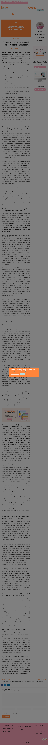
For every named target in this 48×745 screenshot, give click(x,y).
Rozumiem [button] (22, 374)
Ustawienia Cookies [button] (15, 374)
